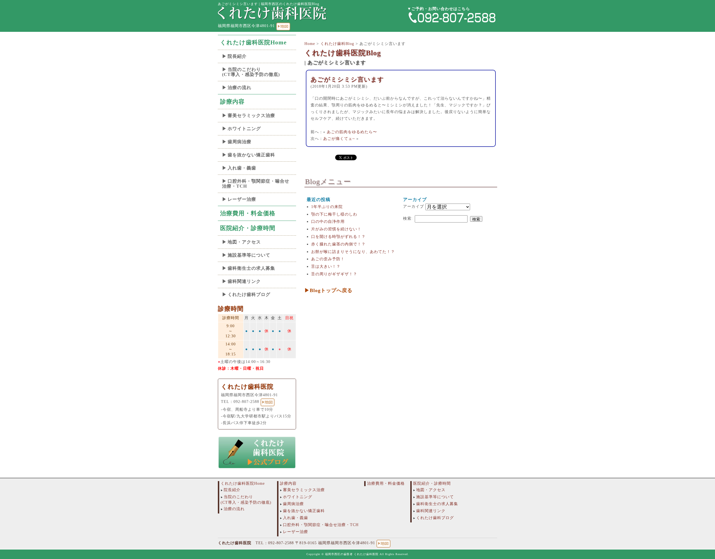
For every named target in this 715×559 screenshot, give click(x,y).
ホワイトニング (244, 128)
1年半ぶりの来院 (327, 207)
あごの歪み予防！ (328, 259)
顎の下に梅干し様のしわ (334, 214)
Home (309, 44)
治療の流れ (239, 87)
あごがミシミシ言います (347, 79)
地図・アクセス (244, 242)
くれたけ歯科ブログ (249, 294)
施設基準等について (249, 255)
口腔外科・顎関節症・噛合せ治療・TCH (255, 183)
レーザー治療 (242, 199)
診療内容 (232, 101)
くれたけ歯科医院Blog (342, 53)
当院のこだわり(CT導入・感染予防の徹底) (251, 72)
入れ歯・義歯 (242, 168)
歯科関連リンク (244, 281)
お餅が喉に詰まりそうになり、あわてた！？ (353, 252)
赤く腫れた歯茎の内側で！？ (338, 244)
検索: (408, 218)
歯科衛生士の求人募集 (251, 268)
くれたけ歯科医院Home (253, 42)
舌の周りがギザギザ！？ (334, 274)
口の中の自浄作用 (328, 221)
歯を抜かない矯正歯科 (251, 154)
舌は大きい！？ (325, 266)
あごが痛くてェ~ (339, 139)
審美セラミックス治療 (251, 115)
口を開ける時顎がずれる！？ (338, 237)
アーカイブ (413, 206)
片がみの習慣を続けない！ (336, 229)
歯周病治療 (239, 141)
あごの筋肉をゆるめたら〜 (352, 132)
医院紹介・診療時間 (247, 228)
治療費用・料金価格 (247, 213)
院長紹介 (237, 56)
